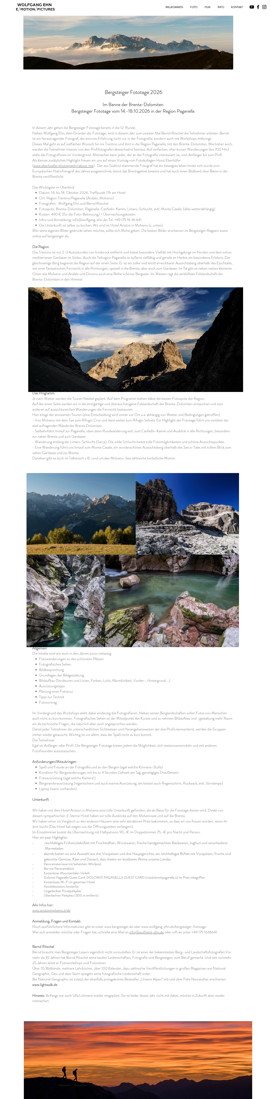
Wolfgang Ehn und (72, 203)
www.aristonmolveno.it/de (51, 910)
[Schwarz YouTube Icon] (252, 7)
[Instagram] (264, 7)
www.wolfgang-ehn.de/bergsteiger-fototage (173, 926)
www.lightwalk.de (44, 984)
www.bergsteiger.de (118, 926)
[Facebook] (258, 7)
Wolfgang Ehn (53, 133)
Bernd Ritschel (172, 133)
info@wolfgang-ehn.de (89, 219)
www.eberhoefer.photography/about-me (63, 165)
